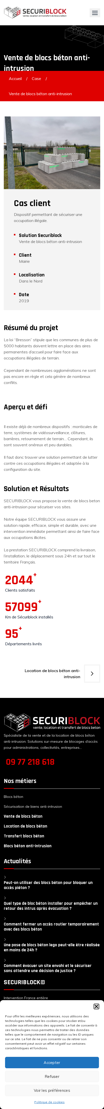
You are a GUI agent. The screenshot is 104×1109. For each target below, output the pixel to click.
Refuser (52, 1076)
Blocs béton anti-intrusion (27, 846)
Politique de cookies (49, 1102)
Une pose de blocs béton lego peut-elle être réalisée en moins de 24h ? (52, 947)
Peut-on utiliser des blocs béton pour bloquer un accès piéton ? (48, 885)
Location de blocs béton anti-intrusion (52, 673)
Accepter (52, 1062)
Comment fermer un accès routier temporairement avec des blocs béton (51, 927)
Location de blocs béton (25, 826)
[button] (96, 1006)
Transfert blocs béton (24, 836)
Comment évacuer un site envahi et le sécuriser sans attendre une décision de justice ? (48, 968)
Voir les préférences (52, 1090)
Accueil (15, 78)
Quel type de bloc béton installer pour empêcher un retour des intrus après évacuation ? (51, 906)
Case (36, 78)
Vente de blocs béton (23, 816)
